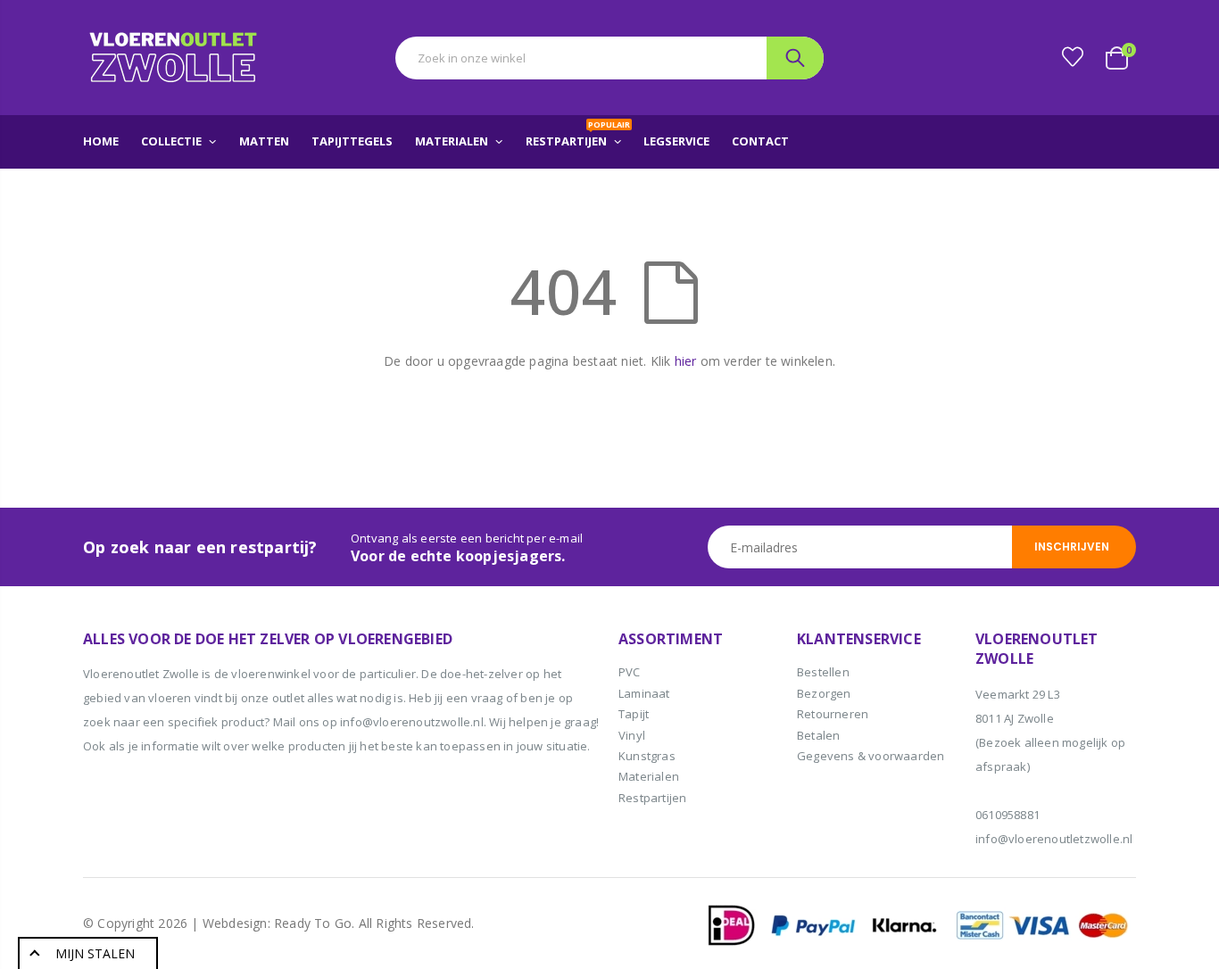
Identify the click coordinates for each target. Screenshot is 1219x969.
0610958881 (1007, 815)
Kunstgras (647, 756)
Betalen (818, 735)
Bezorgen (824, 693)
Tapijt (633, 714)
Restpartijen (652, 798)
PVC (629, 672)
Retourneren (832, 714)
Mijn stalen (95, 953)
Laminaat (644, 693)
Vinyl (631, 735)
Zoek (795, 58)
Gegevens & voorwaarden (870, 756)
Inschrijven (1071, 546)
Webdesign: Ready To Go (277, 923)
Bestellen (823, 672)
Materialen (648, 776)
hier (686, 360)
